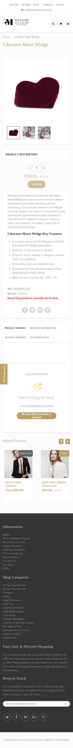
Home (6, 37)
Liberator (22, 293)
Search (7, 534)
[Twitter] (7, 717)
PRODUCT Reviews (15, 328)
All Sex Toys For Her (14, 585)
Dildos (6, 596)
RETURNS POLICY (40, 337)
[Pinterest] (25, 717)
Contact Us (47, 4)
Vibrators (8, 592)
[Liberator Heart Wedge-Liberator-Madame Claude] (36, 93)
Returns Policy (11, 557)
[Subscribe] (65, 704)
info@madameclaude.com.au (38, 10)
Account (60, 4)
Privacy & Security (13, 553)
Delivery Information (14, 549)
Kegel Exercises (11, 600)
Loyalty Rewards (12, 546)
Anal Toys (8, 604)
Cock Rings (9, 615)
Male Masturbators (13, 611)
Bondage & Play (12, 626)
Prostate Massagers (14, 619)
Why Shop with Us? (14, 542)
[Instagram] (43, 717)
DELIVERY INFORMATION (43, 328)
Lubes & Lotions (12, 634)
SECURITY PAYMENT (15, 337)
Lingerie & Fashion (13, 607)
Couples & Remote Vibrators (19, 622)
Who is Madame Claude (16, 538)
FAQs (36, 4)
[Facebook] (16, 717)
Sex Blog (26, 4)
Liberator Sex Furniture (16, 630)
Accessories (9, 637)
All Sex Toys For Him (14, 589)
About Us (13, 4)
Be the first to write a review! (36, 415)
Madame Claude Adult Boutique (28, 739)
